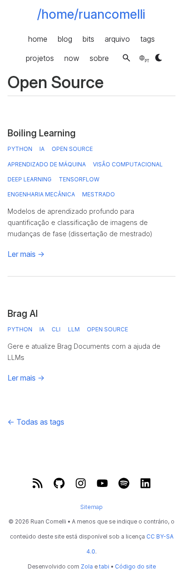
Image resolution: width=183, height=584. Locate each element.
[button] (126, 58)
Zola (87, 566)
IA (42, 148)
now (71, 57)
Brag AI (23, 313)
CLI (56, 329)
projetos (40, 57)
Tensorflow (79, 179)
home (37, 38)
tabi (104, 566)
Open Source (72, 148)
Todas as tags (36, 422)
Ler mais (26, 254)
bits (88, 38)
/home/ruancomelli (91, 14)
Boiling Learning (42, 133)
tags (147, 38)
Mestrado (98, 194)
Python (20, 148)
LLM (74, 329)
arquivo (117, 38)
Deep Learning (30, 179)
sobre (99, 57)
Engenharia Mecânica (41, 194)
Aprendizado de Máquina (47, 164)
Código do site (135, 566)
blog (65, 38)
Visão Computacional (128, 164)
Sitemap (91, 506)
